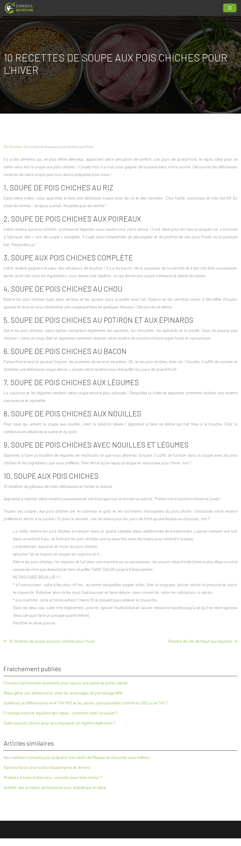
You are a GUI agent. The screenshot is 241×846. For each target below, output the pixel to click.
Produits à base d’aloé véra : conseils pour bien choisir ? (53, 777)
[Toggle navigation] (230, 8)
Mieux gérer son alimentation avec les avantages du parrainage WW (63, 692)
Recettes (15, 147)
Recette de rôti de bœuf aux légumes (200, 641)
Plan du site (121, 842)
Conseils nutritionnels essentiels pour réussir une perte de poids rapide (66, 682)
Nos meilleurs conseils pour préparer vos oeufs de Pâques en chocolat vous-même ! (77, 757)
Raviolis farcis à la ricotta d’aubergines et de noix (47, 767)
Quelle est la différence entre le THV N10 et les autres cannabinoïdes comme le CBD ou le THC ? (86, 702)
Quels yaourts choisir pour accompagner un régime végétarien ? (59, 722)
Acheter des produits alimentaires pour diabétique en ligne (55, 787)
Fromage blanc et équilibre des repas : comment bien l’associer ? (60, 712)
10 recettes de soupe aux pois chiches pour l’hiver (52, 641)
